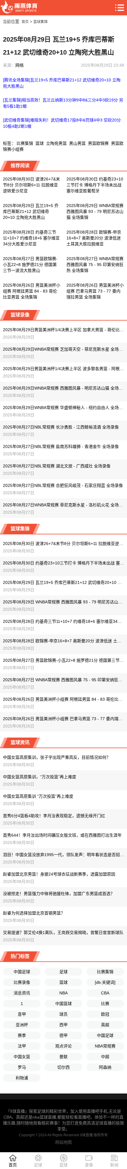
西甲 (63, 1024)
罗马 (22, 1067)
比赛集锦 (25, 143)
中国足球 (22, 971)
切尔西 (63, 1067)
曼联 (63, 1056)
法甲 (22, 1046)
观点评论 (63, 1046)
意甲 (22, 1014)
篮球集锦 (40, 22)
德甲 (63, 1035)
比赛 (105, 1003)
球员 (63, 1014)
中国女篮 (22, 1056)
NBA (63, 993)
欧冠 (105, 1014)
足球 (63, 971)
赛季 (22, 1035)
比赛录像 (22, 982)
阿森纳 (105, 1067)
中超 (105, 1056)
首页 (25, 22)
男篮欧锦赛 (98, 143)
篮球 (39, 143)
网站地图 (63, 1142)
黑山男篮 (77, 143)
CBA (105, 993)
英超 (105, 1024)
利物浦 (22, 1078)
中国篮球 (63, 1003)
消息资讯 (22, 993)
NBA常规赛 (105, 1046)
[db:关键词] (105, 982)
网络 (19, 65)
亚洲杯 (22, 1024)
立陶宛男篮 (56, 143)
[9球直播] (19, 7)
